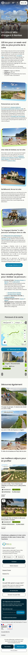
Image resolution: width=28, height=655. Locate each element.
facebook (20, 557)
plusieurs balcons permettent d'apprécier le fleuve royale (12, 107)
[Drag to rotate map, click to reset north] (25, 338)
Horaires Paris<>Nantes (14, 294)
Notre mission (14, 566)
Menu (22, 3)
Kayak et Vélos (11, 160)
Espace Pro (5, 573)
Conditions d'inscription (9, 617)
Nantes (6, 300)
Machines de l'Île (6, 238)
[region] (14, 333)
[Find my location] (25, 330)
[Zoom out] (25, 336)
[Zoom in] (25, 333)
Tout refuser (7, 646)
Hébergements (7, 322)
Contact (14, 561)
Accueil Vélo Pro (5, 631)
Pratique (17, 322)
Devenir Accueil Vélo (14, 594)
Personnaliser (14, 650)
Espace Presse (6, 570)
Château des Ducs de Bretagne (12, 235)
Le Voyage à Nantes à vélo (14, 265)
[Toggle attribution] (25, 341)
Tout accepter (20, 646)
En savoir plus (14, 590)
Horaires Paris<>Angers (14, 292)
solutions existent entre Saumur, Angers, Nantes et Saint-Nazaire (13, 157)
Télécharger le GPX (15, 349)
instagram (8, 557)
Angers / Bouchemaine (11, 363)
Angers (22, 298)
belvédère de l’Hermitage (18, 116)
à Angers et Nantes (14, 296)
